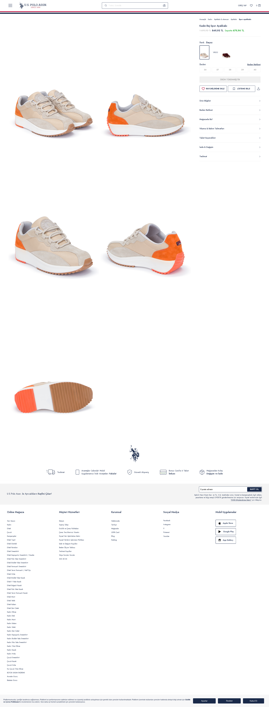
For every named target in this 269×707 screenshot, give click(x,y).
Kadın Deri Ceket (13, 631)
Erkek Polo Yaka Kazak (15, 589)
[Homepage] (33, 5)
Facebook (166, 520)
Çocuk (9, 532)
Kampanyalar (11, 536)
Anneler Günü (12, 676)
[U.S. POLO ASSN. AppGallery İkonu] (239, 540)
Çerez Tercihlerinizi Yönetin (69, 532)
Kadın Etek (11, 616)
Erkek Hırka (11, 574)
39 (242, 69)
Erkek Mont (11, 597)
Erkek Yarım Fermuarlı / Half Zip (19, 570)
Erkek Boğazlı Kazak (14, 585)
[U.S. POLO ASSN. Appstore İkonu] (239, 523)
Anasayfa (202, 19)
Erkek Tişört (11, 540)
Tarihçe (114, 525)
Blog (113, 536)
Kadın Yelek (11, 627)
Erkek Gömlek (12, 543)
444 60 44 (63, 559)
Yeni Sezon (11, 521)
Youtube (166, 536)
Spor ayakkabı (245, 19)
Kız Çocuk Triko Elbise (15, 669)
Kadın (210, 19)
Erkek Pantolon (12, 547)
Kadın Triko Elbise (13, 646)
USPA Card (115, 532)
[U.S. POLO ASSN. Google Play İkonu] (239, 531)
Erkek (9, 528)
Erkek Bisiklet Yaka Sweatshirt (17, 562)
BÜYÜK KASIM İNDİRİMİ (16, 672)
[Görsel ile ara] (164, 5)
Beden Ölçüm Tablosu (67, 547)
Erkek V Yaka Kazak (14, 581)
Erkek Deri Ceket (13, 608)
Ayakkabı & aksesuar (221, 19)
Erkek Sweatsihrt (13, 551)
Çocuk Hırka (11, 665)
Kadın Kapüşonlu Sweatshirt (17, 635)
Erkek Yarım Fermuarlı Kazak (17, 593)
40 (255, 69)
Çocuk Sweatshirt (13, 657)
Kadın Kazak (11, 650)
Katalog (114, 540)
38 (230, 69)
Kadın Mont (11, 619)
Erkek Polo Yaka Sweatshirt (16, 559)
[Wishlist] (251, 5)
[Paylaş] (258, 89)
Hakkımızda (115, 521)
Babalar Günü (12, 680)
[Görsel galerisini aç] (53, 86)
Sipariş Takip (63, 525)
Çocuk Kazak (11, 661)
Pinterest (166, 532)
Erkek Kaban (11, 604)
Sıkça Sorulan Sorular (67, 555)
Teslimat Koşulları (65, 551)
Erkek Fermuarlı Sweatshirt (16, 566)
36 (205, 69)
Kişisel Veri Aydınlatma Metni (69, 536)
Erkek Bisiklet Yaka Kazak (16, 578)
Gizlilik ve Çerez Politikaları (69, 528)
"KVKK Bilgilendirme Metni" (241, 500)
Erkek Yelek (11, 600)
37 (217, 69)
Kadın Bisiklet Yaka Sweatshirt (17, 638)
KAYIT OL (254, 489)
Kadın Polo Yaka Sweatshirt (16, 642)
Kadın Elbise (11, 612)
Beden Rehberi (254, 64)
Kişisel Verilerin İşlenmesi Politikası (71, 540)
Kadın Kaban (11, 623)
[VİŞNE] (226, 52)
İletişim (61, 521)
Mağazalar (115, 528)
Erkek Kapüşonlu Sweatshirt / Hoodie (20, 555)
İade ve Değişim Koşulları (68, 543)
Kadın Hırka (11, 653)
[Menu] (10, 5)
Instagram (167, 524)
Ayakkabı (234, 19)
